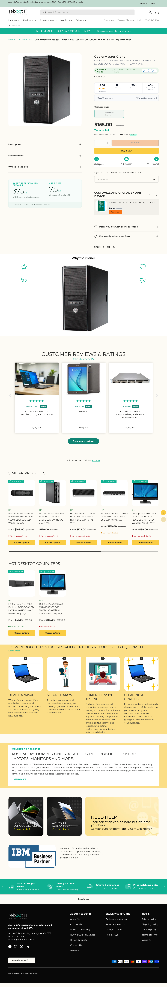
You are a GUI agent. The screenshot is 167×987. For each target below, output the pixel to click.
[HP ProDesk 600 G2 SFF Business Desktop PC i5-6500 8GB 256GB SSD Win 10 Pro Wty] (21, 493)
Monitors (65, 20)
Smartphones (47, 20)
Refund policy (149, 929)
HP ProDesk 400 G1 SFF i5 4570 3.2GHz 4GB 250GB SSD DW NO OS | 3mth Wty (51, 518)
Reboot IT (18, 973)
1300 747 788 (152, 20)
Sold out (135, 143)
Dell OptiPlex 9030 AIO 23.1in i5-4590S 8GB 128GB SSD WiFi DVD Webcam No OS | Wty (144, 518)
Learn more (14, 650)
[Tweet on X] (103, 247)
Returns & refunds (115, 924)
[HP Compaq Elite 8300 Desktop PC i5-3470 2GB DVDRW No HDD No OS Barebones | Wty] (21, 583)
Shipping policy (150, 924)
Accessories (14, 25)
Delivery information (116, 919)
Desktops (28, 20)
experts (96, 460)
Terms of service (150, 935)
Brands (143, 3)
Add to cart (115, 212)
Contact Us (76, 945)
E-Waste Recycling (80, 929)
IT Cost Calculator (79, 940)
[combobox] (87, 12)
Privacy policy (149, 919)
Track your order (114, 929)
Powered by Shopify (30, 973)
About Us (75, 919)
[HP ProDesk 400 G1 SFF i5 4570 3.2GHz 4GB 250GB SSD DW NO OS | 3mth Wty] (52, 493)
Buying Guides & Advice (82, 935)
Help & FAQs (112, 935)
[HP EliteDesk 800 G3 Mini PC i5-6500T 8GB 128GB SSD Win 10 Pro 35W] (114, 493)
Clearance (109, 20)
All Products (25, 39)
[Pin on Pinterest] (114, 247)
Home (11, 39)
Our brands (76, 924)
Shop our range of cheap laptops (114, 31)
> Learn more (18, 779)
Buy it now (126, 151)
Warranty (146, 940)
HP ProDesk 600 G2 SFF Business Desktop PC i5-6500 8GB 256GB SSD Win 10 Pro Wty (21, 518)
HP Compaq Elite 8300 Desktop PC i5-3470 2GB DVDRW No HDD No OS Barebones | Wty (21, 609)
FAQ (153, 3)
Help (139, 20)
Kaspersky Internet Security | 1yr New (132, 202)
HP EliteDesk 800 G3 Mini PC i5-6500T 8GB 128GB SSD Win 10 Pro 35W (114, 516)
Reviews (74, 950)
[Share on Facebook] (108, 247)
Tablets (80, 20)
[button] (11, 395)
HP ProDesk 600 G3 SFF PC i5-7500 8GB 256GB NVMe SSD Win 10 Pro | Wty (82, 518)
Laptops (12, 20)
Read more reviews (83, 441)
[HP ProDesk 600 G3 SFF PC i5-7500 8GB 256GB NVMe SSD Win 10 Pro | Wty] (83, 493)
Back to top (83, 899)
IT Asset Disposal (125, 20)
